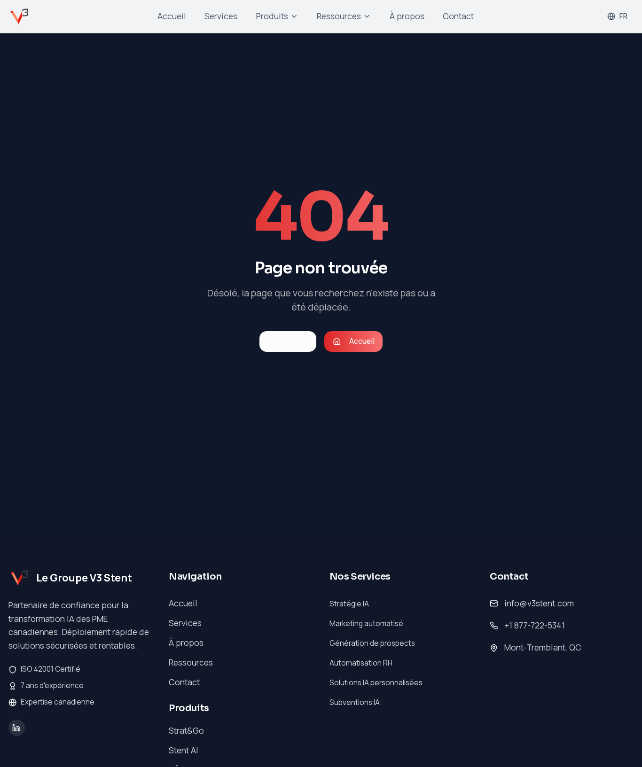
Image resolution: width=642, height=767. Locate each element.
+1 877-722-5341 (534, 625)
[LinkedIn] (16, 728)
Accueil (171, 16)
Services (220, 16)
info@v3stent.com (539, 603)
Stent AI (183, 750)
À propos (407, 16)
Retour (295, 341)
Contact (458, 16)
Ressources (339, 16)
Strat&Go (186, 730)
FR (623, 16)
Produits (272, 16)
